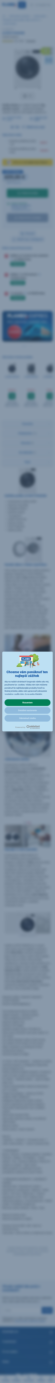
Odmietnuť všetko (27, 718)
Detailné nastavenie (27, 710)
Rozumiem (27, 702)
